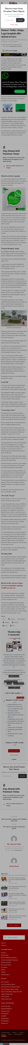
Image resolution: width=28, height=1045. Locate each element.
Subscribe (20, 20)
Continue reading (14, 24)
